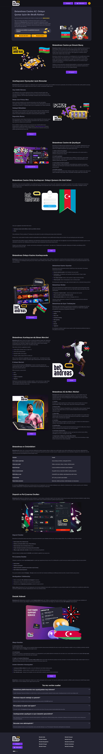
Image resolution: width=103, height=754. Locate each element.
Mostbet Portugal (43, 744)
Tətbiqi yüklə (81, 3)
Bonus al (31, 134)
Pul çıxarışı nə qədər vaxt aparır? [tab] (24, 706)
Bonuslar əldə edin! (23, 35)
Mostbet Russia (68, 739)
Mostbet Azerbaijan (69, 746)
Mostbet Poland (42, 746)
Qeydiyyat (68, 3)
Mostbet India (42, 737)
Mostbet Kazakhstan (69, 741)
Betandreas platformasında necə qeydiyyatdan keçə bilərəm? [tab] (34, 689)
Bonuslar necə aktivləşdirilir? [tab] (23, 723)
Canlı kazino (31, 317)
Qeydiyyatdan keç (31, 166)
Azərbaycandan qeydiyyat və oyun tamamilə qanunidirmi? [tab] (33, 714)
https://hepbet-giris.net (40, 126)
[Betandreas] (16, 3)
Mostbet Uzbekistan (69, 744)
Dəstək (51, 676)
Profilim (31, 433)
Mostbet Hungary (69, 737)
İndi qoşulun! (71, 72)
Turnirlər (71, 380)
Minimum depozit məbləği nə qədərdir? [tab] (26, 697)
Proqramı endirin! (40, 35)
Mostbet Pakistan (43, 739)
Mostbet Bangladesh (43, 741)
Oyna (51, 250)
